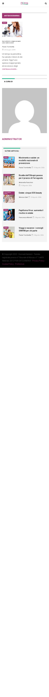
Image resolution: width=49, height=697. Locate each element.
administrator (12, 139)
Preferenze (19, 264)
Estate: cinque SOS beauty (30, 193)
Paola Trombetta (25, 168)
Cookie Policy (8, 264)
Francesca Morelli (25, 217)
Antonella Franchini (26, 182)
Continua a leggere (9, 69)
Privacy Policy (38, 261)
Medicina (4, 22)
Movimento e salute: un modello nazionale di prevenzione (29, 160)
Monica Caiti (23, 197)
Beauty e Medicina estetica (7, 193)
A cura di (8, 81)
